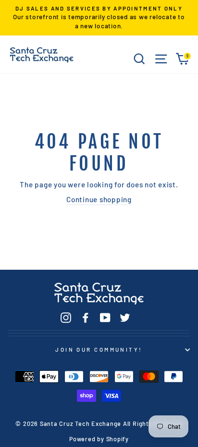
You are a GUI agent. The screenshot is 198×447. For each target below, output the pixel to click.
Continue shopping (99, 199)
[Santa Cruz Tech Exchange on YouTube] (105, 317)
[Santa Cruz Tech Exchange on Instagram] (66, 317)
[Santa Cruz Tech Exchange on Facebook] (85, 317)
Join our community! (98, 349)
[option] (99, 18)
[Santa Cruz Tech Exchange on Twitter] (125, 317)
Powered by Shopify (99, 439)
